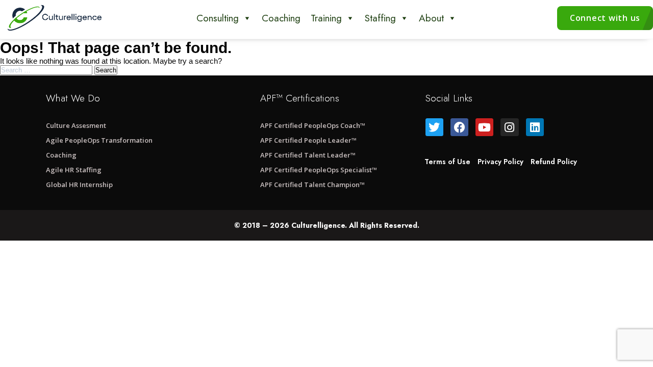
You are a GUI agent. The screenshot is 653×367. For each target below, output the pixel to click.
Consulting (217, 18)
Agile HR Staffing (74, 169)
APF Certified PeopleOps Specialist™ (318, 169)
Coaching (281, 18)
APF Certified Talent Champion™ (312, 184)
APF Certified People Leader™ (308, 140)
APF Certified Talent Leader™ (308, 155)
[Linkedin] (535, 127)
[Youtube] (484, 127)
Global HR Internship (79, 184)
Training (326, 18)
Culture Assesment (76, 125)
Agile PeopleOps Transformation (99, 140)
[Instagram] (509, 127)
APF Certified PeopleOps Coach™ (312, 125)
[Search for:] (47, 69)
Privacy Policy (500, 161)
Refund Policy (554, 161)
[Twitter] (434, 127)
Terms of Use (447, 161)
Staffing (380, 18)
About (431, 18)
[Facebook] (459, 127)
